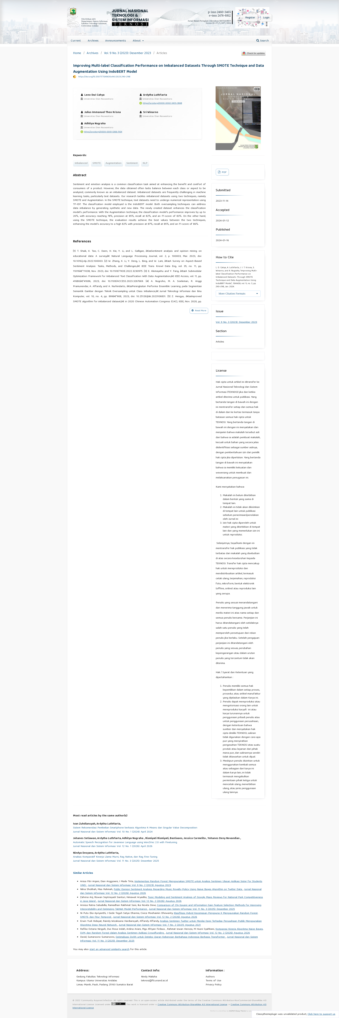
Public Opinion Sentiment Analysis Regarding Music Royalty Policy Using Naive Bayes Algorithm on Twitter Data (178, 889)
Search (264, 40)
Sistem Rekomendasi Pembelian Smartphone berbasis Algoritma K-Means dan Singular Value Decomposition (135, 828)
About (137, 40)
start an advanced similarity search (109, 949)
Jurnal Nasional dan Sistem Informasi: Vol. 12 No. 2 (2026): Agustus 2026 (140, 901)
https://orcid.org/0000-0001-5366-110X (103, 132)
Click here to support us (321, 1014)
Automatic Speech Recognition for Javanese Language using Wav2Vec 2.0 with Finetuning (125, 843)
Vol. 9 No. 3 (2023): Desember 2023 (127, 53)
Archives (93, 40)
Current (76, 40)
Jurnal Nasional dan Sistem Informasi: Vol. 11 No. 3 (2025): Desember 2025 (116, 861)
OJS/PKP (232, 1011)
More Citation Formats (232, 293)
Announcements (115, 40)
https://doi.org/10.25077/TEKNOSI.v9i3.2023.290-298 (104, 77)
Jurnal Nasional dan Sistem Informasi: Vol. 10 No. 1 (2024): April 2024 (113, 832)
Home (77, 53)
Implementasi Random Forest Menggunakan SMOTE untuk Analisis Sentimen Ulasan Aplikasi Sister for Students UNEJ (171, 883)
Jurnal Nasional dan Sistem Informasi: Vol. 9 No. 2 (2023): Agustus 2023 (129, 885)
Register (250, 17)
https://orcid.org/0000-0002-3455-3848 (162, 103)
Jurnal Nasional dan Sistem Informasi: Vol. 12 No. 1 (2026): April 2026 (112, 846)
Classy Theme (240, 1011)
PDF (224, 172)
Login (266, 17)
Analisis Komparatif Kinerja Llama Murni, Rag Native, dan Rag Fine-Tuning (115, 857)
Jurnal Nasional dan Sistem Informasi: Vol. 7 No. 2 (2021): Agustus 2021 (160, 925)
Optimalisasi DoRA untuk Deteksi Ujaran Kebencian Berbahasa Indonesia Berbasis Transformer (171, 937)
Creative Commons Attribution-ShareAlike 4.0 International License (192, 1005)
